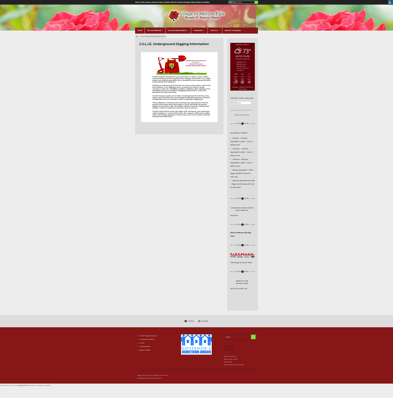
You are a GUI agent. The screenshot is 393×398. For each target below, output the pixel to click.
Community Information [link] (147, 339)
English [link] (239, 103)
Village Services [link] (154, 30)
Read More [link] (234, 215)
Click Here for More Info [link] (238, 288)
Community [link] (198, 30)
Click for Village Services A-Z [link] (148, 336)
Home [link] (139, 30)
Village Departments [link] (177, 30)
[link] (390, 2)
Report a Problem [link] (233, 30)
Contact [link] (214, 30)
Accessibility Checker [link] (22, 385)
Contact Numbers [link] (145, 346)
